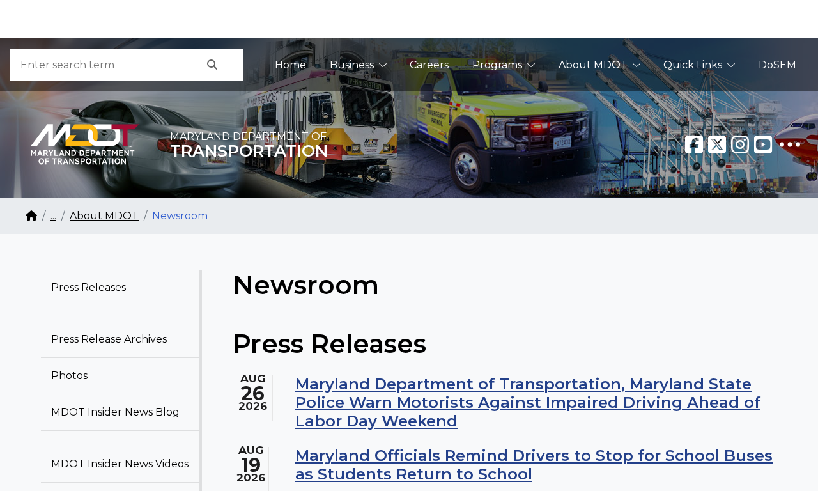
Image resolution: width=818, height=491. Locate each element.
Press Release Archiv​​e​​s (109, 339)
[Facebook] (694, 144)
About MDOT (593, 65)
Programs (497, 65)
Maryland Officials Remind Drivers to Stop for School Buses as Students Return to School (534, 464)
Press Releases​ (88, 287)
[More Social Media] (790, 144)
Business (352, 65)
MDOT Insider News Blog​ (115, 412)
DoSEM (777, 65)
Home (290, 65)
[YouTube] (763, 144)
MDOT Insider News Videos (120, 464)
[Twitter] (717, 144)
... (53, 216)
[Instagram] (740, 144)
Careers (429, 65)
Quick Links (692, 65)
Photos (69, 376)
